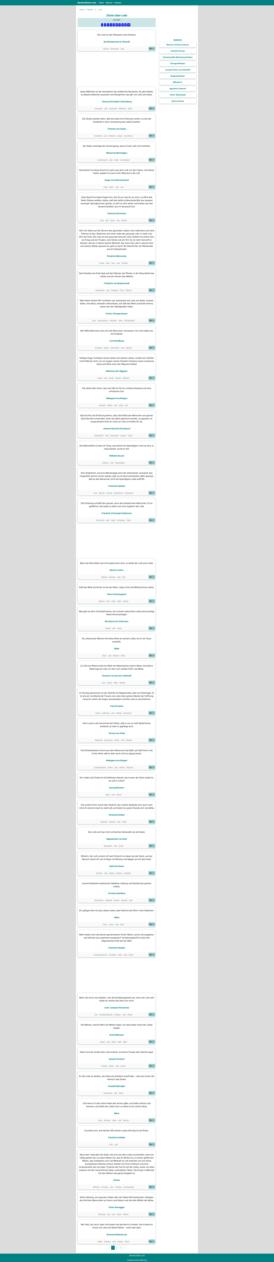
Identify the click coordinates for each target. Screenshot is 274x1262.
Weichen (126, 378)
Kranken (107, 1241)
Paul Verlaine (116, 706)
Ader (102, 220)
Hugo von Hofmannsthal (117, 180)
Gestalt (116, 900)
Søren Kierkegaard (116, 594)
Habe (114, 1120)
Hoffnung (105, 713)
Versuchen (127, 713)
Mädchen (122, 108)
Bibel (116, 648)
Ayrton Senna (177, 101)
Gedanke (104, 822)
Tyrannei (118, 1187)
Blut (107, 220)
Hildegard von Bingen (116, 398)
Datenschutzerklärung (137, 1260)
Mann (113, 601)
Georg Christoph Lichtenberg (117, 101)
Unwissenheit (128, 1187)
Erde (111, 1144)
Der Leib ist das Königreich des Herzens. (116, 34)
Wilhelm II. (177, 82)
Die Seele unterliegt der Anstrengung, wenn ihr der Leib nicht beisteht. (117, 146)
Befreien (96, 1187)
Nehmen (129, 767)
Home (102, 3)
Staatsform (118, 493)
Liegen (109, 683)
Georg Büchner (116, 787)
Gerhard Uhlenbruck (116, 1234)
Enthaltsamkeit (100, 767)
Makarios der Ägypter (117, 371)
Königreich (114, 49)
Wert (125, 1042)
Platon (116, 1180)
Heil (108, 1214)
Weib (119, 601)
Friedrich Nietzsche (117, 256)
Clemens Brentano (116, 213)
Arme (100, 1120)
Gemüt (111, 1066)
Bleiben (104, 577)
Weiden (122, 683)
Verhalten (113, 320)
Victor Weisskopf (178, 95)
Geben (108, 628)
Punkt (131, 955)
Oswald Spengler (116, 1086)
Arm (96, 1014)
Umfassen (121, 520)
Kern (113, 263)
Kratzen (105, 463)
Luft (121, 187)
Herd (108, 263)
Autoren (109, 3)
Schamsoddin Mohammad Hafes (178, 57)
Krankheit (98, 136)
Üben (129, 520)
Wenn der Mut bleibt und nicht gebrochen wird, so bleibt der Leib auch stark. (117, 563)
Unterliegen (125, 160)
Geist (108, 794)
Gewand (102, 405)
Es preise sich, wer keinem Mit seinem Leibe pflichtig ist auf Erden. (117, 1130)
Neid (122, 924)
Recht (127, 1241)
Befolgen (102, 1214)
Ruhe (123, 655)
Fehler (116, 740)
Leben (111, 924)
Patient (120, 1241)
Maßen (122, 767)
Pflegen (129, 740)
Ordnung (112, 136)
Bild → (151, 49)
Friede (101, 263)
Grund (97, 713)
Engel (112, 220)
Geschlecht (99, 435)
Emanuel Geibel (117, 815)
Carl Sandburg (116, 341)
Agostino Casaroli (177, 88)
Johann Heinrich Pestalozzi (116, 428)
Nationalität (120, 463)
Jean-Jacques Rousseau (116, 1007)
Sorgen (123, 435)
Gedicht (112, 822)
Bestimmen (99, 900)
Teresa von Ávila (117, 733)
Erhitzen (117, 1014)
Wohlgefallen (129, 320)
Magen (112, 873)
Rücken (129, 290)
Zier (126, 405)
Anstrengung (102, 160)
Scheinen (127, 873)
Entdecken (108, 740)
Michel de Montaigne (116, 153)
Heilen (100, 1241)
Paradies (114, 290)
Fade (106, 187)
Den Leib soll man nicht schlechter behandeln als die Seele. (116, 832)
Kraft (120, 955)
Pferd (122, 290)
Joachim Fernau (177, 51)
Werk (121, 320)
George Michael (177, 63)
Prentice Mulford (116, 893)
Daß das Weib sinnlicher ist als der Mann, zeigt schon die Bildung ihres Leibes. (116, 587)
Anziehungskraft (100, 955)
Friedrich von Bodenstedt (117, 283)
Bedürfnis (99, 740)
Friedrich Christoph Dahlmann (117, 513)
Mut (123, 577)
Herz (105, 924)
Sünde (119, 136)
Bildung (102, 601)
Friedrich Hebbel (116, 486)
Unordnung (128, 136)
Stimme (125, 263)
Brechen (112, 577)
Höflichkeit (114, 348)
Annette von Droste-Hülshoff (116, 675)
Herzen (106, 49)
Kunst (111, 187)
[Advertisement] (116, 68)
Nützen (126, 1120)
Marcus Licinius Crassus (177, 45)
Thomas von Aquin (116, 129)
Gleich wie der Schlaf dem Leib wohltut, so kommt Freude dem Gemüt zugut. (117, 1052)
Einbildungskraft (106, 1014)
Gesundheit (99, 290)
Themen (117, 3)
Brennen (107, 1120)
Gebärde (108, 900)
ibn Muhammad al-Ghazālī (117, 41)
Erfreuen (104, 1187)
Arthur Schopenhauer (117, 313)
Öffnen (124, 220)
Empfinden (108, 1093)
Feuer (104, 655)
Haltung (124, 900)
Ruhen (118, 794)
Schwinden (114, 435)
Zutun (130, 435)
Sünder (118, 378)
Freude (104, 1066)
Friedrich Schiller (116, 1137)
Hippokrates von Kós (116, 839)
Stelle (130, 108)
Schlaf (123, 1066)
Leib (122, 49)
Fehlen (110, 767)
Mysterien (113, 108)
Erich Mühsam (116, 1035)
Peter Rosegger (117, 1207)
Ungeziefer (128, 493)
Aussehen (99, 108)
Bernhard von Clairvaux (116, 621)
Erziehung (100, 520)
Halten (106, 348)
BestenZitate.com (87, 2)
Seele (116, 160)
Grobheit (98, 348)
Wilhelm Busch (116, 455)
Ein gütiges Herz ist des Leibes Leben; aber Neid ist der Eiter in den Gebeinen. (116, 910)
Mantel (119, 713)
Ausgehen (112, 955)
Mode (119, 1214)
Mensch (129, 348)
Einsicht (99, 873)
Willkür (126, 1214)
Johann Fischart (117, 1059)
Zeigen (125, 601)
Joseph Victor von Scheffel (177, 70)
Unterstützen (102, 320)
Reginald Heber (178, 76)
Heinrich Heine (116, 866)
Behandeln (108, 846)
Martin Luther (117, 570)
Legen (102, 1042)
